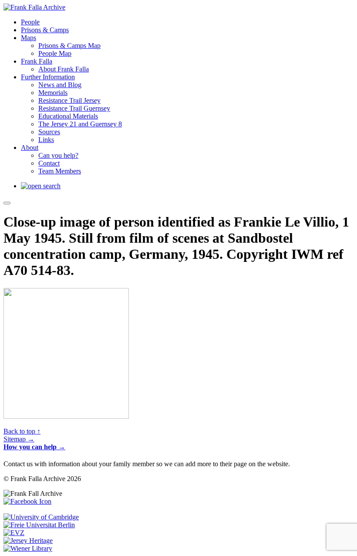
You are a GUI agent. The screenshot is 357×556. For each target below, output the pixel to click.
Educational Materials (68, 116)
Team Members (59, 171)
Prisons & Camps (45, 30)
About (29, 147)
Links (46, 139)
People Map (54, 53)
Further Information (48, 77)
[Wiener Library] (27, 548)
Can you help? (58, 155)
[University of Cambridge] (41, 517)
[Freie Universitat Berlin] (39, 525)
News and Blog (59, 84)
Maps (28, 37)
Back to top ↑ (21, 431)
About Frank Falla (63, 69)
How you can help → (34, 447)
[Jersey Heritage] (28, 540)
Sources (49, 132)
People (30, 22)
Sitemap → (18, 439)
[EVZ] (13, 532)
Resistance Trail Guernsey (74, 108)
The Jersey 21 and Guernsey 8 (80, 124)
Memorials (52, 92)
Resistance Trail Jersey (69, 100)
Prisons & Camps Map (69, 45)
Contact (49, 163)
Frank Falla (36, 61)
